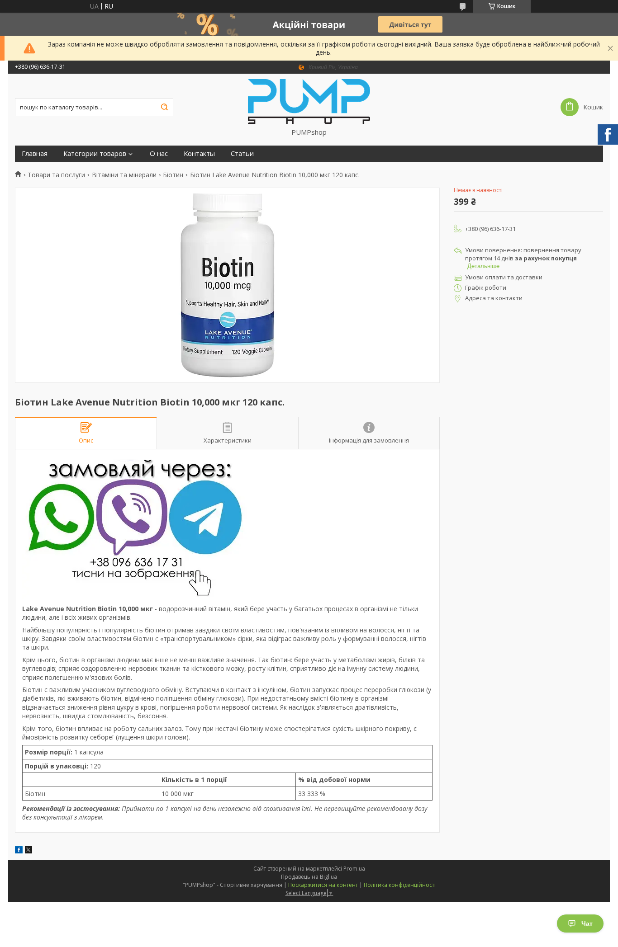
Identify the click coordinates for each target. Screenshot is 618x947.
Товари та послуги (56, 175)
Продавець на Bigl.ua (309, 877)
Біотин (173, 175)
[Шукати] (164, 107)
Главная (35, 153)
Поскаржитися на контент (323, 885)
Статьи (242, 153)
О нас (159, 153)
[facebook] (19, 851)
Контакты (199, 153)
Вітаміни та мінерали (124, 175)
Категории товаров (94, 153)
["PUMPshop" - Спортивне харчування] (309, 100)
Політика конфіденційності (400, 885)
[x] (28, 851)
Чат (587, 923)
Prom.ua (354, 868)
